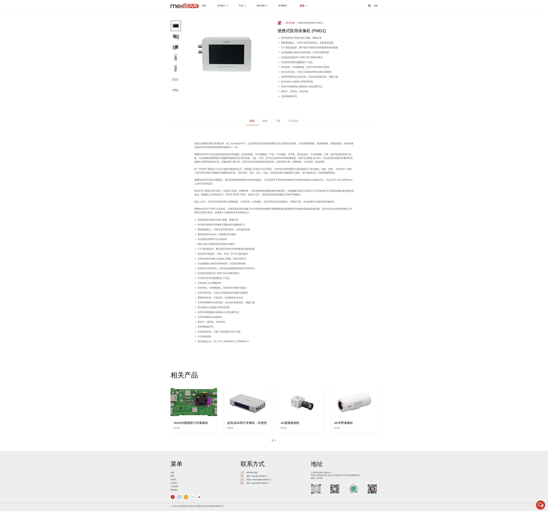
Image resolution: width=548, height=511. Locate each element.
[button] (369, 5)
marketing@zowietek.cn (261, 479)
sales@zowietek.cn (259, 476)
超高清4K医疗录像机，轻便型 (247, 422)
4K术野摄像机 (343, 422)
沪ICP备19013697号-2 (214, 506)
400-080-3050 (252, 473)
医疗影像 (290, 23)
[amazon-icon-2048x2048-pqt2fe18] (186, 497)
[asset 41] (173, 497)
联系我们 (174, 490)
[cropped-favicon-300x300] (279, 23)
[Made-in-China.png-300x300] (199, 497)
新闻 (172, 476)
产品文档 (174, 486)
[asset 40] (179, 497)
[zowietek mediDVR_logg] (185, 5)
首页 (172, 473)
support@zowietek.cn (260, 483)
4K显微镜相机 (290, 422)
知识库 (173, 479)
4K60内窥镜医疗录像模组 (191, 422)
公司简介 (174, 483)
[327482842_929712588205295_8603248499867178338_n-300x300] (192, 497)
